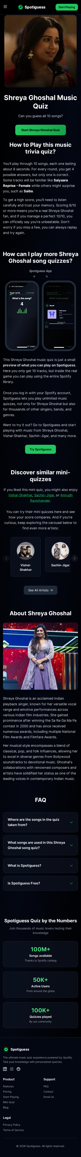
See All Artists (38, 590)
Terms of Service (13, 1130)
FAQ (46, 1086)
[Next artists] (74, 558)
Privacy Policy (11, 1124)
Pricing (7, 1091)
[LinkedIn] (5, 1069)
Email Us (49, 1096)
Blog (5, 1107)
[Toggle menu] (5, 6)
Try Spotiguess (40, 449)
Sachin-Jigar (44, 495)
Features (8, 1086)
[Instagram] (12, 1069)
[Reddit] (18, 1069)
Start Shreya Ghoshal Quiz (40, 130)
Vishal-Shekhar (20, 495)
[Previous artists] (6, 558)
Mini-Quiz (9, 1102)
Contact (48, 1091)
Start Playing (67, 7)
